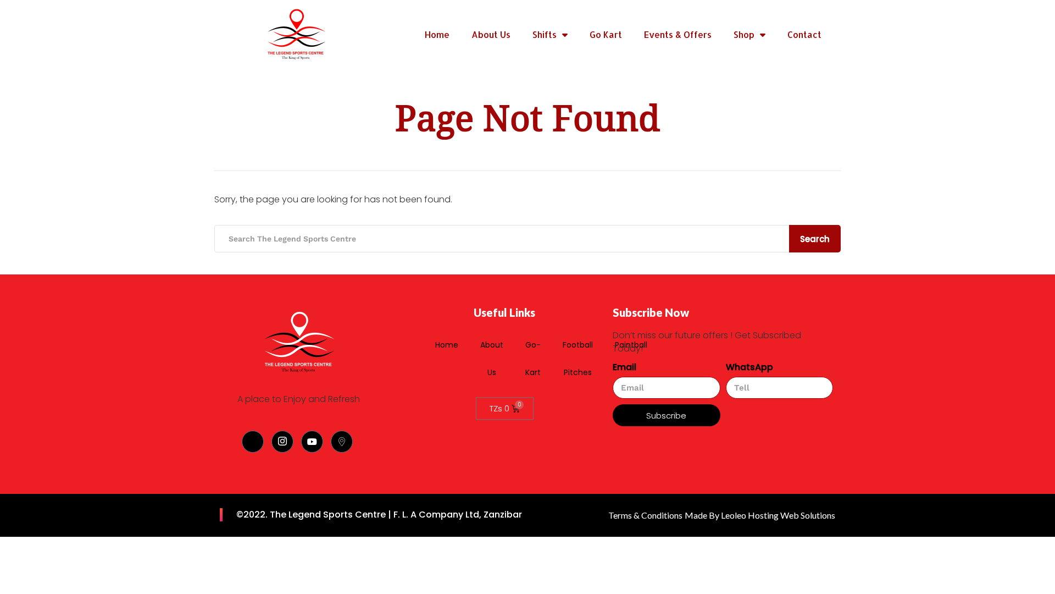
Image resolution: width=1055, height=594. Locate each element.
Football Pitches (578, 358)
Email (624, 367)
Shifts (544, 34)
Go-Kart (533, 358)
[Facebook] (253, 442)
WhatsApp (749, 367)
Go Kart (606, 34)
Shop (744, 34)
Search (815, 239)
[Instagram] (282, 442)
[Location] (342, 442)
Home (437, 34)
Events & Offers (678, 34)
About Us (490, 34)
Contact (804, 34)
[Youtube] (312, 442)
